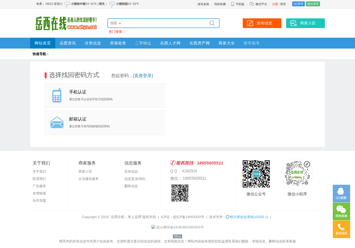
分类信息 (93, 43)
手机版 (240, 4)
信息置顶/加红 (135, 179)
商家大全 (227, 43)
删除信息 (131, 186)
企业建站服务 (88, 179)
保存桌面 (203, 4)
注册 (275, 4)
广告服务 (39, 186)
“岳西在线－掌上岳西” (126, 217)
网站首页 (43, 43)
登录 (283, 4)
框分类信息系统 (249, 217)
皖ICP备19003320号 (188, 217)
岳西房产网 (199, 43)
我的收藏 (220, 4)
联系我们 (39, 179)
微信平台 (261, 4)
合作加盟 (39, 200)
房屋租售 (118, 43)
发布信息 (131, 171)
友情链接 (39, 193)
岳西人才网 (170, 43)
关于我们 (39, 171)
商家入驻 (85, 171)
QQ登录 (298, 4)
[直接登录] (143, 75)
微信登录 (313, 4)
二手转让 (143, 43)
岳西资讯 (68, 43)
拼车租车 (252, 43)
